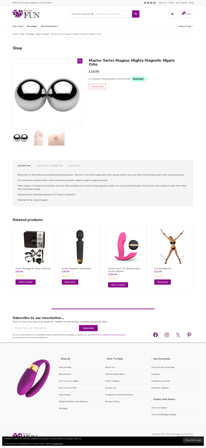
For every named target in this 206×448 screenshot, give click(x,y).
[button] (79, 61)
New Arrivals (65, 367)
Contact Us (110, 387)
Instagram (148, 3)
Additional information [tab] (50, 166)
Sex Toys (18, 26)
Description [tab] (24, 166)
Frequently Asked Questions (119, 394)
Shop (22, 34)
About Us (163, 2)
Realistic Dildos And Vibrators (73, 401)
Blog (191, 2)
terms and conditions (101, 335)
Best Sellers (65, 374)
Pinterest (154, 3)
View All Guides (159, 407)
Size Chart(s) (181, 2)
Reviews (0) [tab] (74, 166)
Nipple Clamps (42, 34)
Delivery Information (115, 374)
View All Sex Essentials (163, 367)
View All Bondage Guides (163, 414)
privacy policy (119, 335)
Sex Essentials (49, 26)
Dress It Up (185, 26)
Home (15, 34)
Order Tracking (112, 381)
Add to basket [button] (26, 282)
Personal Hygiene (159, 387)
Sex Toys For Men (68, 387)
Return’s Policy (112, 401)
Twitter (151, 3)
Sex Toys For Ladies (69, 381)
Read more (70, 282)
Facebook (145, 3)
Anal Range (64, 394)
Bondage (32, 26)
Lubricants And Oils (160, 381)
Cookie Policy (57, 444)
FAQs (171, 2)
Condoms (155, 374)
